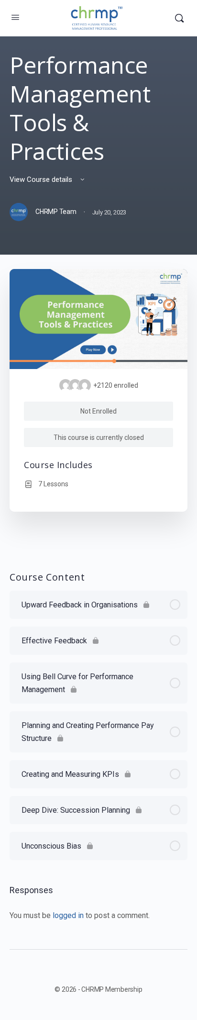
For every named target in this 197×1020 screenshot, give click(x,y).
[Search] (179, 18)
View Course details (42, 179)
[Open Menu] (15, 17)
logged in (68, 915)
